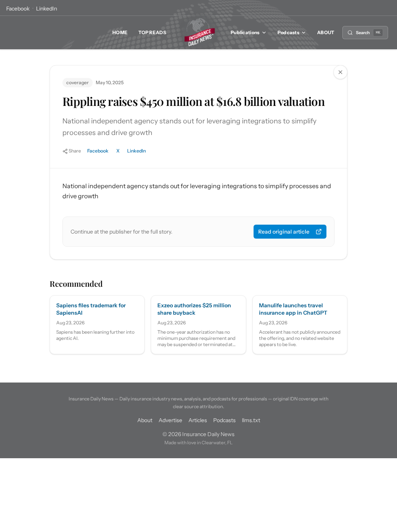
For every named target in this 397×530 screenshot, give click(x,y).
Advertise (170, 420)
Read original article (283, 231)
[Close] (340, 72)
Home (120, 32)
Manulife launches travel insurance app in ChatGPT (293, 309)
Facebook (17, 8)
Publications (245, 32)
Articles (197, 420)
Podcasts (288, 32)
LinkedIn (46, 8)
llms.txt (251, 420)
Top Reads (152, 32)
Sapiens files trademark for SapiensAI (91, 309)
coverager (77, 82)
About (326, 32)
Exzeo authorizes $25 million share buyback (194, 309)
